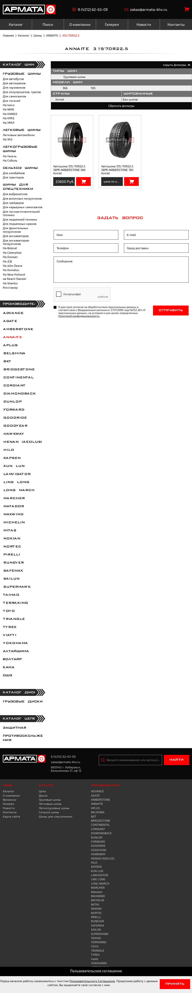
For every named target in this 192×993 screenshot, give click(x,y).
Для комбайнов (14, 173)
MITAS (9, 530)
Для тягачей (11, 100)
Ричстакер (10, 287)
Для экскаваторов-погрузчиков (16, 242)
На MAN (8, 109)
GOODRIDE (14, 418)
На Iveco (8, 105)
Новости (9, 808)
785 (93, 88)
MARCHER (13, 498)
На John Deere (12, 265)
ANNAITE (52, 35)
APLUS (10, 345)
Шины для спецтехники (55, 816)
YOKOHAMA (15, 643)
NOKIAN (11, 539)
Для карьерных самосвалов (22, 207)
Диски (43, 795)
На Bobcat (10, 248)
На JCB (7, 261)
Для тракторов (13, 177)
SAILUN (11, 579)
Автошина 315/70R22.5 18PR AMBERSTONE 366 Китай (69, 169)
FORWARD (13, 410)
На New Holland (14, 274)
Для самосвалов (14, 96)
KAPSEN (11, 458)
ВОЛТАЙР (12, 659)
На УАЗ (7, 139)
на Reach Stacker (14, 278)
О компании (11, 795)
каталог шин (18, 65)
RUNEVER (13, 563)
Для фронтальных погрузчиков (15, 229)
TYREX (9, 627)
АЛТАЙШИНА (16, 651)
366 (65, 88)
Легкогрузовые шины (54, 808)
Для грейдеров (13, 202)
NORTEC (12, 547)
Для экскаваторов (16, 236)
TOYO (8, 611)
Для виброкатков (15, 194)
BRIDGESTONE (18, 369)
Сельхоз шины (20, 168)
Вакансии (9, 799)
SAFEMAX (13, 571)
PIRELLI (11, 555)
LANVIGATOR (16, 474)
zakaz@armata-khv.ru (148, 9)
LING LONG (16, 482)
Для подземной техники (20, 219)
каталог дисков (22, 692)
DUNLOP (12, 402)
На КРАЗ (8, 118)
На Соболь (10, 160)
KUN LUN (13, 466)
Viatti (9, 635)
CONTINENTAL (18, 377)
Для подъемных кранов (19, 223)
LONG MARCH (18, 490)
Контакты (10, 812)
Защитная (14, 728)
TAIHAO (11, 595)
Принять (174, 984)
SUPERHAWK (16, 587)
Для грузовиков (14, 87)
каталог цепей (20, 719)
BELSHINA (14, 353)
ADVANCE (13, 313)
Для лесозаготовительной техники (21, 213)
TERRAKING (15, 603)
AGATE (10, 321)
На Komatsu (11, 270)
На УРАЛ (8, 122)
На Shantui (10, 283)
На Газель (9, 156)
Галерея (8, 803)
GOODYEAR (15, 426)
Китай (60, 99)
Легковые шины (22, 130)
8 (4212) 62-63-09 (93, 9)
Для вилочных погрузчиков (22, 198)
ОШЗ (7, 675)
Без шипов (130, 99)
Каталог (23, 35)
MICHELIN (13, 522)
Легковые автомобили (19, 135)
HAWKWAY (13, 434)
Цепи (42, 791)
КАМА (8, 667)
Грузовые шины (22, 74)
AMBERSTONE (18, 329)
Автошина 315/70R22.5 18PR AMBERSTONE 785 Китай (117, 169)
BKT (7, 361)
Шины (38, 35)
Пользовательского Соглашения (92, 981)
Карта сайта (11, 816)
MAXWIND (13, 514)
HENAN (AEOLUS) (22, 442)
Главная (8, 35)
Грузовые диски (23, 702)
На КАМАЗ (10, 114)
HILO (8, 450)
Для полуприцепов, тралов (22, 92)
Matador (13, 506)
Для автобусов (13, 79)
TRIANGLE (13, 619)
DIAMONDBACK (19, 394)
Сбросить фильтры (121, 105)
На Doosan (10, 257)
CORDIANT (14, 386)
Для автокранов (14, 83)
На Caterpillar (12, 252)
